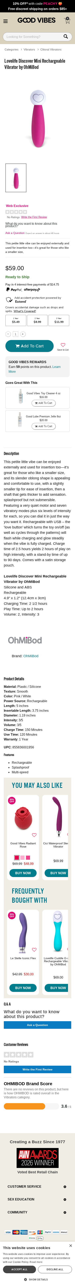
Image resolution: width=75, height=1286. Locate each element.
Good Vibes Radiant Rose (23, 845)
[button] (5, 21)
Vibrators (29, 49)
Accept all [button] (19, 1269)
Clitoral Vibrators (50, 49)
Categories (11, 49)
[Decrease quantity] (8, 334)
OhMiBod (30, 656)
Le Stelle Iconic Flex (23, 958)
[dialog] (37, 1264)
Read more (36, 1261)
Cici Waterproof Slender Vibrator (58, 845)
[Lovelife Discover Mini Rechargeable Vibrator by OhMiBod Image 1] (37, 116)
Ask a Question (15, 233)
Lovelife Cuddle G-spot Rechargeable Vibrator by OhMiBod (58, 961)
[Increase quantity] (23, 334)
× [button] (70, 1245)
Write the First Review (34, 217)
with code (37, 4)
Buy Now (23, 873)
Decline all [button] (55, 1269)
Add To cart (32, 345)
